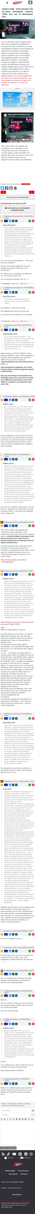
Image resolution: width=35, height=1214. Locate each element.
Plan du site (24, 1174)
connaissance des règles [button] (16, 1105)
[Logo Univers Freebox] (17, 2)
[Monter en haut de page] (16, 221)
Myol (14, 971)
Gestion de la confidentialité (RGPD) (12, 1182)
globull (15, 1079)
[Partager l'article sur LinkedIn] (11, 189)
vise (14, 571)
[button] (1, 1119)
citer (6, 221)
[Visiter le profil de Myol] (2, 971)
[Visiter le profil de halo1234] (2, 714)
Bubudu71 (16, 991)
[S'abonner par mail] (16, 189)
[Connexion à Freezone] (30, 2)
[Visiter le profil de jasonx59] (2, 326)
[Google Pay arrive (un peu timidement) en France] (4, 192)
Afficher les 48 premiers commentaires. (18, 209)
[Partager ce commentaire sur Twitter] (10, 221)
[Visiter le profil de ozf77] (2, 522)
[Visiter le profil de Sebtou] (2, 396)
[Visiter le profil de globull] (2, 1079)
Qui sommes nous (23, 1171)
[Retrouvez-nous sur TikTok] (9, 1154)
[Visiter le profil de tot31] (2, 931)
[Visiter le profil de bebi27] (2, 455)
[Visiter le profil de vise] (2, 571)
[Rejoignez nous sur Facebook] (26, 1154)
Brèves (26, 1201)
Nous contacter (13, 1174)
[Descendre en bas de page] (13, 221)
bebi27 (15, 454)
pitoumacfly (17, 216)
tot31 (14, 931)
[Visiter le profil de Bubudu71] (2, 991)
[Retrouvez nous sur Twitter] (20, 1154)
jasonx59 (16, 325)
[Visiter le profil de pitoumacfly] (2, 217)
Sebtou (15, 397)
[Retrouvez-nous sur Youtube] (15, 1154)
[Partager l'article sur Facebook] (7, 189)
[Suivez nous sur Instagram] (31, 1154)
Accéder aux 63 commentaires (17, 197)
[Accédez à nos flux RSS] (3, 1154)
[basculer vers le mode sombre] (7, 3)
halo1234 (16, 714)
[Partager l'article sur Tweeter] (3, 189)
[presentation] (1, 1119)
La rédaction (26, 184)
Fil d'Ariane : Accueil (7, 1201)
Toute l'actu (18, 1201)
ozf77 (14, 522)
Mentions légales (10, 1171)
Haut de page (17, 1194)
